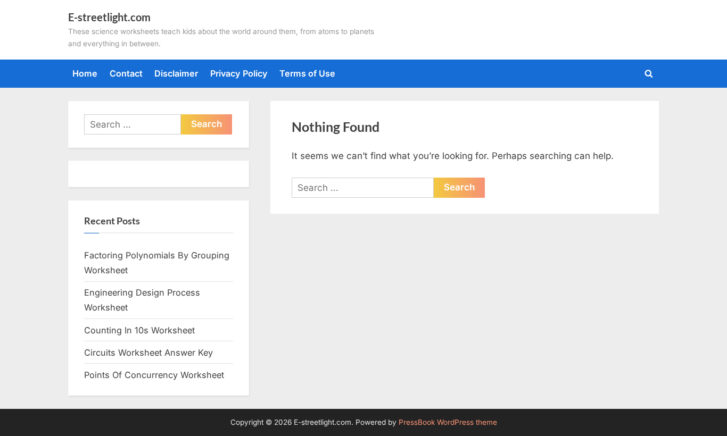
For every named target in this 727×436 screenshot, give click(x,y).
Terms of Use (307, 73)
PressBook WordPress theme (448, 422)
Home (84, 73)
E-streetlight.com (109, 17)
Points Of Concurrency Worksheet (154, 375)
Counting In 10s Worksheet (139, 330)
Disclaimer (176, 73)
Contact (126, 73)
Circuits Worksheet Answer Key (148, 352)
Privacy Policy (239, 73)
